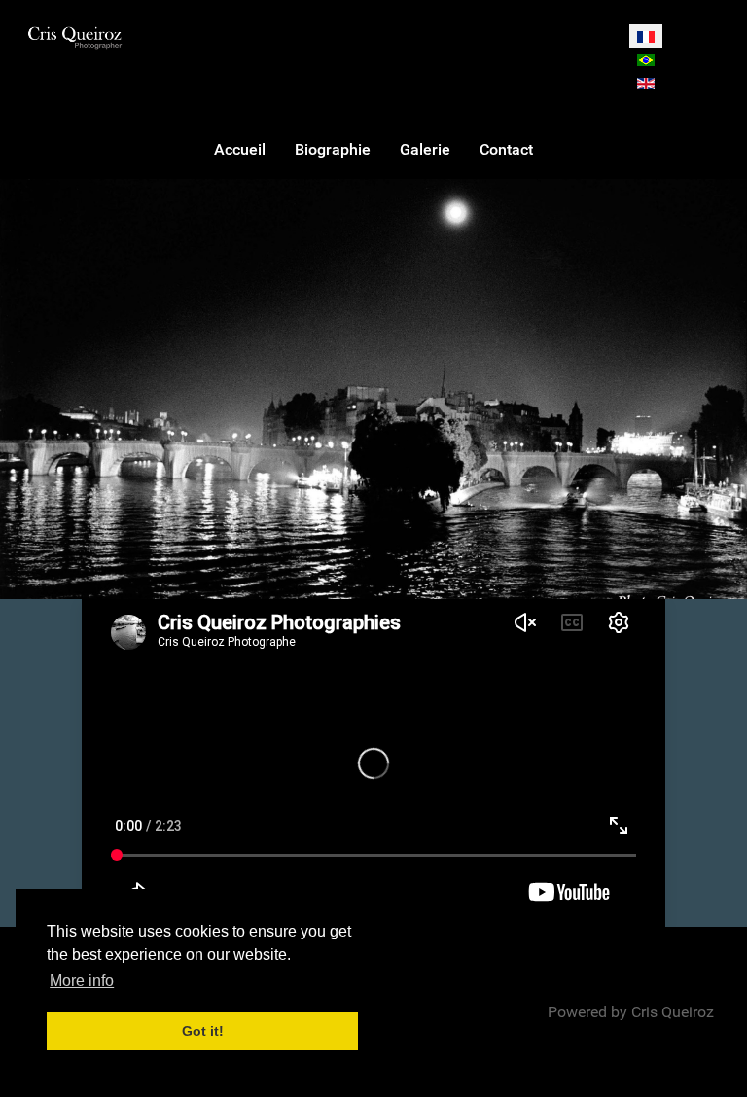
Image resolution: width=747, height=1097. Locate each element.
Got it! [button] (203, 1031)
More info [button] (82, 981)
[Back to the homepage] (74, 37)
